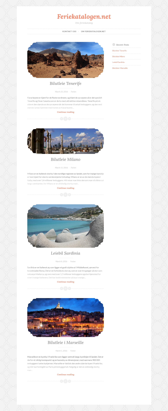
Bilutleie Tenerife (65, 83)
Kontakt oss (69, 31)
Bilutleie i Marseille (66, 342)
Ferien (73, 92)
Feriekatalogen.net (84, 16)
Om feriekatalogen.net (93, 31)
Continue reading (70, 112)
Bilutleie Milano (65, 159)
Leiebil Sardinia (65, 253)
